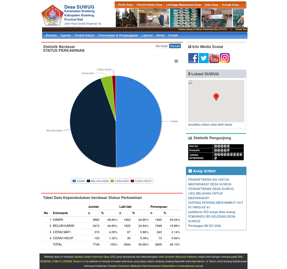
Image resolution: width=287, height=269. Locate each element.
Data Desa (211, 5)
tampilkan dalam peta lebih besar (210, 124)
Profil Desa (125, 5)
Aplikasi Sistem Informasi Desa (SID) (95, 256)
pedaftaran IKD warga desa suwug (211, 211)
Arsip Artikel (204, 171)
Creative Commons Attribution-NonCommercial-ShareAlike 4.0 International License (155, 266)
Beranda (51, 35)
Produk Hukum (85, 35)
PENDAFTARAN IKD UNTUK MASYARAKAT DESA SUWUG (209, 181)
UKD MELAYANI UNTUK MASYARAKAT (205, 195)
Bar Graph (162, 46)
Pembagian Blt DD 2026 (204, 225)
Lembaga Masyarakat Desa (183, 5)
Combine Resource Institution (181, 256)
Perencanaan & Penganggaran (118, 35)
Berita (161, 35)
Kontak (173, 35)
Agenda (66, 35)
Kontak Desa (230, 5)
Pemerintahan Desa (149, 5)
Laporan (147, 35)
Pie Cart (175, 46)
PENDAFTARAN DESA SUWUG (211, 188)
